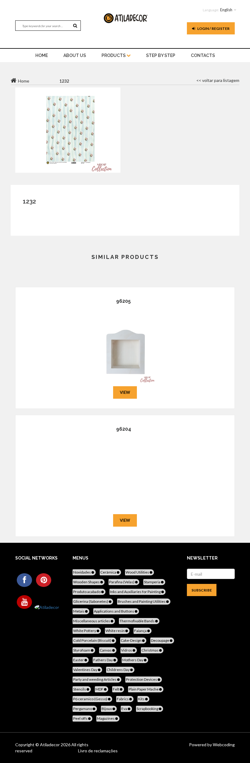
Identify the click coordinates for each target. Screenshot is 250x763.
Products (114, 55)
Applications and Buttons (114, 611)
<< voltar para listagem (217, 80)
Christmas (150, 650)
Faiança (140, 630)
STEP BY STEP (160, 55)
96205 (123, 301)
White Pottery (85, 630)
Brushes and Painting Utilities (142, 601)
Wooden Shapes (86, 582)
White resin (115, 630)
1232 (29, 201)
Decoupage (160, 640)
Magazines (106, 718)
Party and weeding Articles (95, 679)
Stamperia (152, 582)
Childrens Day (118, 669)
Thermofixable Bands (137, 621)
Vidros (127, 650)
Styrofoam (82, 650)
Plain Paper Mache (144, 689)
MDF (99, 689)
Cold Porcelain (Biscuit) (92, 640)
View (125, 392)
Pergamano (83, 708)
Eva (124, 708)
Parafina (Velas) (122, 582)
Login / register (213, 28)
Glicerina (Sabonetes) (91, 601)
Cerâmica (108, 572)
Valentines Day (85, 669)
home (41, 55)
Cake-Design (131, 640)
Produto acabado (87, 591)
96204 (123, 429)
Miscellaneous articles (92, 621)
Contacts (203, 55)
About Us (74, 55)
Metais (79, 611)
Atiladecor (50, 744)
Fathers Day (103, 660)
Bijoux (107, 708)
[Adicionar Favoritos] (125, 344)
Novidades (82, 572)
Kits (141, 699)
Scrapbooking (148, 708)
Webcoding (223, 744)
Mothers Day (133, 660)
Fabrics (123, 699)
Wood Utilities (138, 572)
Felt (116, 689)
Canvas (106, 650)
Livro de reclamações (98, 750)
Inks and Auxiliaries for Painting (135, 591)
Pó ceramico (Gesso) (90, 699)
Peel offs (80, 718)
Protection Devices (142, 679)
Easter (78, 660)
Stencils (80, 689)
